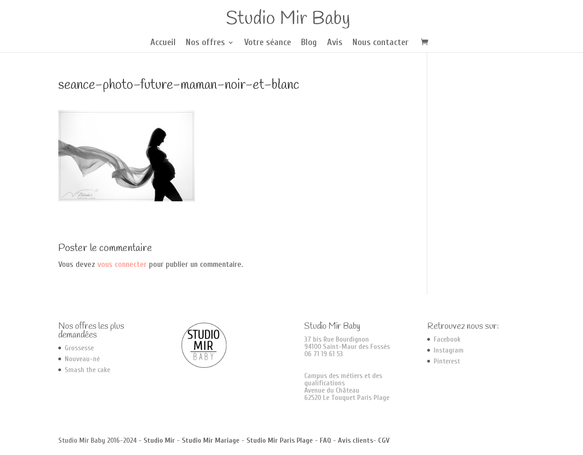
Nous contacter (381, 43)
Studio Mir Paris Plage (279, 440)
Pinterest (447, 361)
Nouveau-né (82, 359)
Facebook (447, 339)
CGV (383, 440)
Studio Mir (159, 440)
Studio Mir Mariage (211, 440)
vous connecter (122, 264)
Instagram (449, 350)
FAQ (325, 440)
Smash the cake (87, 370)
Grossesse (79, 348)
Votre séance (267, 43)
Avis (335, 43)
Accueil (163, 43)
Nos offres (205, 43)
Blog (309, 43)
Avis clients (355, 440)
